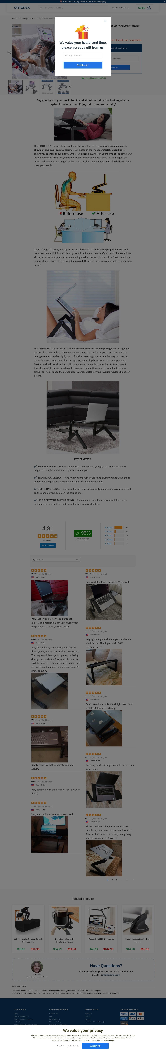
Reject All (60, 1046)
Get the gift (83, 65)
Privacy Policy (108, 1040)
